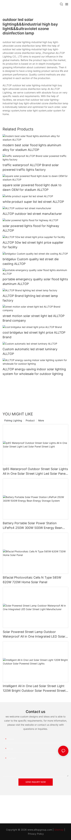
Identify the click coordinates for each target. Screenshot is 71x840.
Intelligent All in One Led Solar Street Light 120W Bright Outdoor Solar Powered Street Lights (34, 688)
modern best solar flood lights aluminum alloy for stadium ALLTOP (32, 147)
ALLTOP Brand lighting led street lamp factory (30, 298)
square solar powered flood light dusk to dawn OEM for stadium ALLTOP (32, 187)
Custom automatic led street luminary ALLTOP (30, 351)
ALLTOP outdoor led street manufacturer (32, 213)
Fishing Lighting (13, 420)
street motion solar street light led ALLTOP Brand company (33, 318)
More (41, 420)
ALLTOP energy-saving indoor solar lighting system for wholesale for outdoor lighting (34, 371)
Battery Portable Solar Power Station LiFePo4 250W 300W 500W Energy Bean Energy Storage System (32, 525)
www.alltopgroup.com (39, 829)
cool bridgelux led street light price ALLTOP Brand (34, 335)
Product (30, 420)
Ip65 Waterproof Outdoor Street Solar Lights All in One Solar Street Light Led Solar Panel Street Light (35, 471)
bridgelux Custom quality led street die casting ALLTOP (31, 261)
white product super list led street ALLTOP (33, 201)
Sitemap (59, 829)
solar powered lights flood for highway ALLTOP (31, 228)
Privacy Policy (36, 833)
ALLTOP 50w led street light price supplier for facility (33, 245)
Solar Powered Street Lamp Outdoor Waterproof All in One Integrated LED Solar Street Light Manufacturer (34, 634)
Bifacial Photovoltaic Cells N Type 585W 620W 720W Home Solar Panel (32, 580)
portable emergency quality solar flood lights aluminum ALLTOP (35, 281)
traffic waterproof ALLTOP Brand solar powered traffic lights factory (31, 167)
